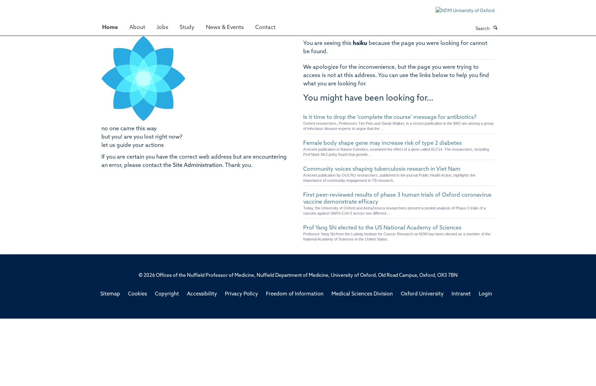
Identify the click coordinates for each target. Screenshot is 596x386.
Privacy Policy (241, 294)
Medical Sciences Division (362, 294)
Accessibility (202, 294)
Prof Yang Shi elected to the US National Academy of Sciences (382, 228)
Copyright (167, 294)
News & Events (225, 27)
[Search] (495, 28)
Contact (265, 27)
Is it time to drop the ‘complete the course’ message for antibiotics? (389, 117)
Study (187, 27)
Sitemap (110, 294)
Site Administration (197, 165)
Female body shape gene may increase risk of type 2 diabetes (382, 143)
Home (110, 27)
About (137, 27)
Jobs (162, 27)
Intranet (461, 294)
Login (485, 294)
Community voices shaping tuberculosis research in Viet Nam (381, 169)
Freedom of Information (295, 294)
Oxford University (422, 294)
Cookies (137, 294)
